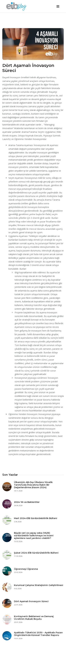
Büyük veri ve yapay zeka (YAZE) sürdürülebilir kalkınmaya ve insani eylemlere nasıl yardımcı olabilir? (33, 536)
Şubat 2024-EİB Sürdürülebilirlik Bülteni (36, 552)
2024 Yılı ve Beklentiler (27, 502)
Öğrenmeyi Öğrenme (26, 569)
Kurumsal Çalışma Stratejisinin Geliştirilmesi (38, 585)
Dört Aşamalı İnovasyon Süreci (31, 601)
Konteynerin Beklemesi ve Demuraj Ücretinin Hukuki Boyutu (34, 617)
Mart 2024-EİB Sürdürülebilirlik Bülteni (35, 518)
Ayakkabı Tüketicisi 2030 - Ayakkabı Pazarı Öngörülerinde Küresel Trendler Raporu (38, 634)
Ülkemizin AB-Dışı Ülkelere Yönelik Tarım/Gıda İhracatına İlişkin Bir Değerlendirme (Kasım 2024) (33, 485)
